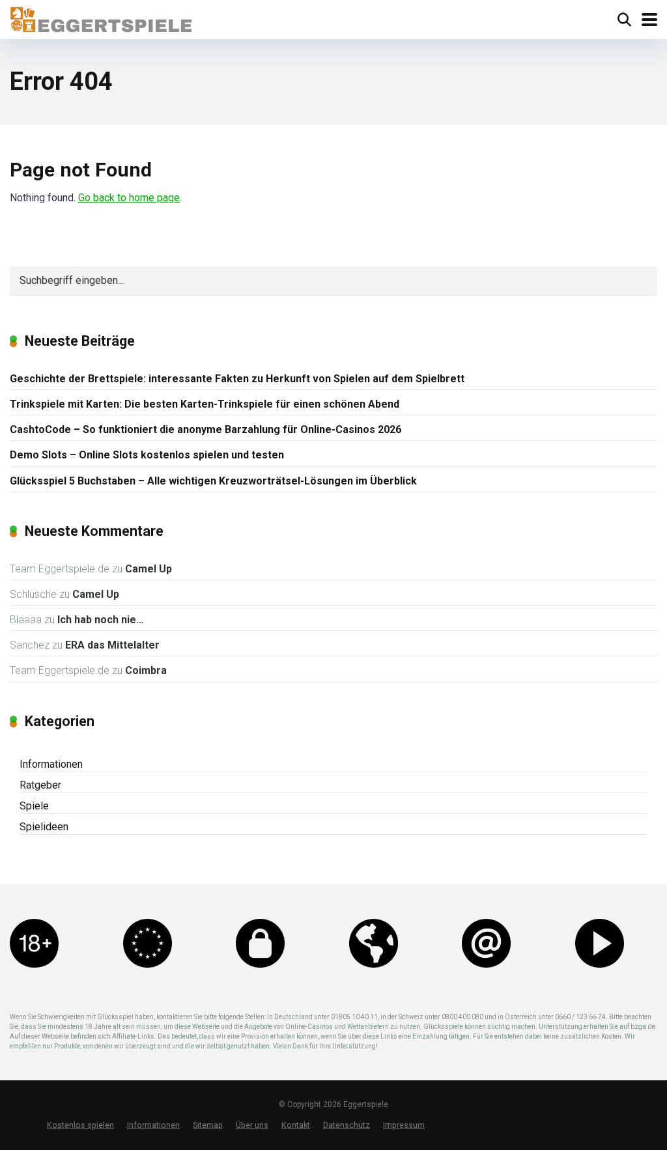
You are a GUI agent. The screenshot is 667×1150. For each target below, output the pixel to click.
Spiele (34, 806)
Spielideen (44, 826)
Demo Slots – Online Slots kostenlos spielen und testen (147, 455)
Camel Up (148, 569)
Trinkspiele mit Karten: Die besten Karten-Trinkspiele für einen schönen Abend (204, 404)
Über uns (252, 1125)
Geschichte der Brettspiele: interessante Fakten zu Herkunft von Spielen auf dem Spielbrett (237, 378)
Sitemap (208, 1125)
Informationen (51, 764)
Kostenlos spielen (80, 1125)
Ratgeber (40, 785)
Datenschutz (346, 1125)
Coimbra (146, 670)
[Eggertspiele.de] (101, 18)
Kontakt (295, 1125)
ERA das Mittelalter (112, 645)
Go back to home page (129, 197)
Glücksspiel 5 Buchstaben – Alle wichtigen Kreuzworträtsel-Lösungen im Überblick (213, 481)
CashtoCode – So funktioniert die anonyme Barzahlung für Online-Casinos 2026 (205, 429)
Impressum (404, 1125)
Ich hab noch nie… (100, 619)
